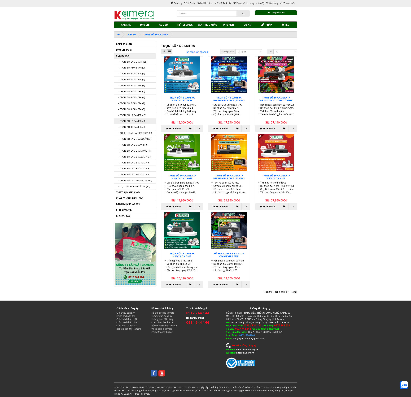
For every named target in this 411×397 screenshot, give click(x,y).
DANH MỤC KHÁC (207, 24)
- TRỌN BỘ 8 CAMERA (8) (130, 109)
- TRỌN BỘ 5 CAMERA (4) (130, 91)
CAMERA (126, 24)
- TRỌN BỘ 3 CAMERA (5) (130, 79)
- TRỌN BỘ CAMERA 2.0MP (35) (134, 156)
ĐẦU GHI (144, 24)
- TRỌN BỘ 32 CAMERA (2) (131, 126)
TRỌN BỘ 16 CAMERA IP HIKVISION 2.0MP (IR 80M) (229, 177)
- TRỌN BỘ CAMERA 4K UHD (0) (134, 180)
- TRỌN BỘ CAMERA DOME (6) (133, 150)
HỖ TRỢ (284, 24)
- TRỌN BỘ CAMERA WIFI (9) (132, 144)
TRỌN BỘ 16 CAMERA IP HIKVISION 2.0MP (182, 177)
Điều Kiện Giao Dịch (126, 325)
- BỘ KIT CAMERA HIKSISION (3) (134, 132)
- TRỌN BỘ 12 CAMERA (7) (131, 115)
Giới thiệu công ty (125, 312)
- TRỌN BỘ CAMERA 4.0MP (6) (133, 162)
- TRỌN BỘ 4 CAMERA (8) (130, 85)
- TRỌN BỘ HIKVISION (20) (131, 67)
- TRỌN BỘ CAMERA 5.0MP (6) (133, 168)
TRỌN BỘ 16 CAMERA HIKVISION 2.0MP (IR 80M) (229, 99)
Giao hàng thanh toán (162, 322)
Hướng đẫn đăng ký (161, 315)
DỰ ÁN (247, 24)
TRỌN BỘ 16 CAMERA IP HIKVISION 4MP (276, 177)
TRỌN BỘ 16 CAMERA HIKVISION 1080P (182, 99)
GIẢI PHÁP (266, 24)
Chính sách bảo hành (127, 322)
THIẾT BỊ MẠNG (184, 24)
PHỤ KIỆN (228, 24)
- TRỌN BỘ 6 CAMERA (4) (130, 97)
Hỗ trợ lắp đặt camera (162, 312)
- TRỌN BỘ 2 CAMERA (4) (130, 73)
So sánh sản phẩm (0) (198, 51)
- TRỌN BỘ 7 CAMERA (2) (130, 103)
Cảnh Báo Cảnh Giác (162, 331)
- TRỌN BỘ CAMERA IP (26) (131, 61)
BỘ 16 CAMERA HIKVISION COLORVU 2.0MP (229, 255)
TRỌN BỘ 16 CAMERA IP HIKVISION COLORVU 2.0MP (276, 99)
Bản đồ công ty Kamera (128, 328)
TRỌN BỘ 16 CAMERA (155, 34)
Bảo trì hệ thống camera (164, 325)
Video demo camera (161, 328)
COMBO (163, 24)
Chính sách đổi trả (125, 315)
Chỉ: (270, 51)
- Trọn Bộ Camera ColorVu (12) (133, 186)
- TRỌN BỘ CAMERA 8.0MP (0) (133, 174)
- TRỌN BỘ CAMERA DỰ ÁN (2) (133, 138)
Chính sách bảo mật (126, 319)
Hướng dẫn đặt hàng (162, 319)
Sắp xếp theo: (227, 51)
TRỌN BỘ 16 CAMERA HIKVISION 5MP (182, 255)
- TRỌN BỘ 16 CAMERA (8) (131, 121)
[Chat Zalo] (404, 385)
